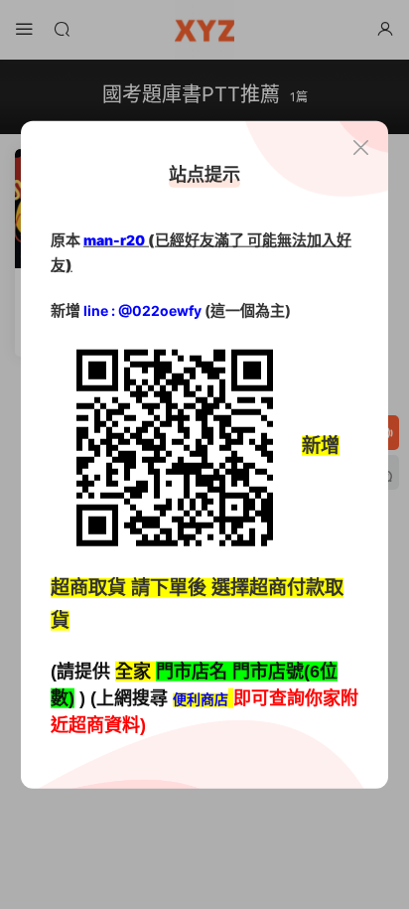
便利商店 (200, 698)
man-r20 (114, 238)
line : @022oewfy (142, 310)
